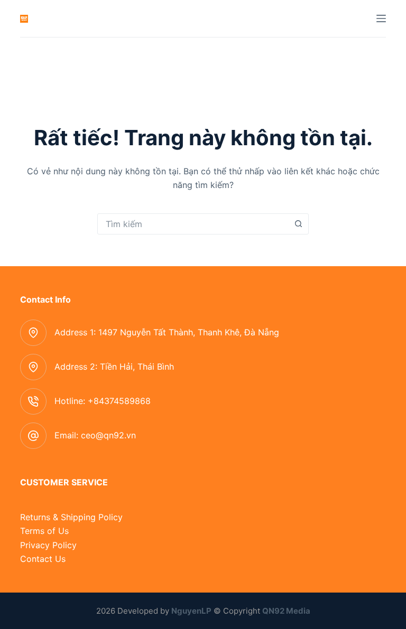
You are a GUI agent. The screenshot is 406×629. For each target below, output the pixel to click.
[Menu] (381, 18)
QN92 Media (286, 611)
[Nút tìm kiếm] (298, 224)
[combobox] (193, 223)
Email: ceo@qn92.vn (95, 435)
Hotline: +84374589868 (102, 401)
